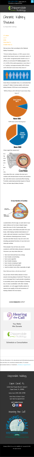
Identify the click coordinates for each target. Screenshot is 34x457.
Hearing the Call (17, 412)
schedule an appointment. (24, 364)
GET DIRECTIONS (17, 402)
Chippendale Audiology (11, 27)
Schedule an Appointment (15, 3)
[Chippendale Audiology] (17, 11)
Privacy (5, 446)
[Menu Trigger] (32, 1)
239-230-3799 (13, 2)
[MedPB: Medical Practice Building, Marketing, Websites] (16, 446)
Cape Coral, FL (22, 1)
